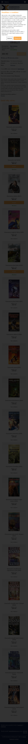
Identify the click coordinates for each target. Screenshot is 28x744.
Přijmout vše (17, 38)
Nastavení (9, 38)
